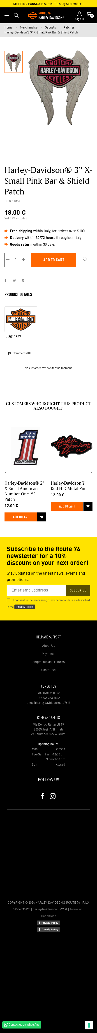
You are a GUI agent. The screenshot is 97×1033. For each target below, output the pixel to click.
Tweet (16, 280)
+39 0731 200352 (49, 693)
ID (6, 337)
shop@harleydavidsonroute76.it (48, 702)
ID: (6, 201)
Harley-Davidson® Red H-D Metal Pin (68, 485)
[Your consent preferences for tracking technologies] (89, 1025)
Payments (48, 654)
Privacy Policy (50, 922)
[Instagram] (52, 796)
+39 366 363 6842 (48, 698)
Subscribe (78, 590)
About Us (48, 645)
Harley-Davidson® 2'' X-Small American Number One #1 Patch (24, 491)
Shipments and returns (48, 662)
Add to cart (53, 260)
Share (8, 280)
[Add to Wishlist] (84, 260)
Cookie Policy (50, 929)
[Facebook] (42, 796)
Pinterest (25, 280)
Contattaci (48, 670)
